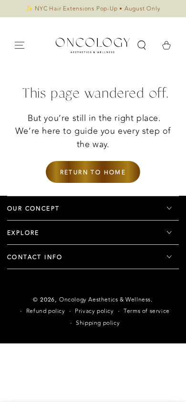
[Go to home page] (93, 45)
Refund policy (45, 311)
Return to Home (93, 172)
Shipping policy (98, 323)
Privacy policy (94, 311)
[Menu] (19, 45)
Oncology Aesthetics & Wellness (105, 299)
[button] (141, 45)
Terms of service (147, 311)
